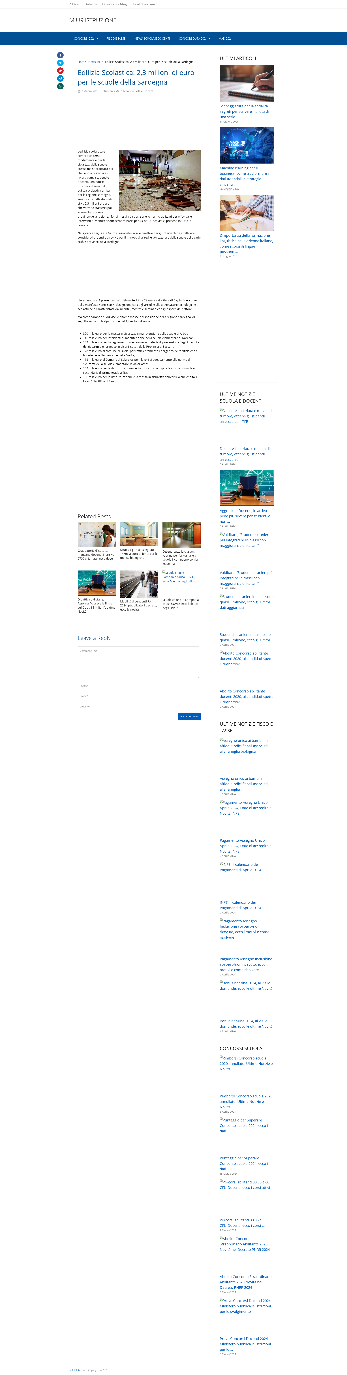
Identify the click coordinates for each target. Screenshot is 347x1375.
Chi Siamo (74, 4)
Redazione (91, 4)
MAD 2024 (225, 38)
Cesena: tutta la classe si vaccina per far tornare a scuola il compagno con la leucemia (180, 558)
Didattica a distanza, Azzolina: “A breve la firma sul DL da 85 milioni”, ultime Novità (96, 605)
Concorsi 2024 (84, 38)
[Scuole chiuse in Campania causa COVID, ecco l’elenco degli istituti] (181, 583)
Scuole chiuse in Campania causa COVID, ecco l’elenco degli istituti (180, 604)
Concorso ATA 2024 (193, 38)
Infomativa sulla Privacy (115, 4)
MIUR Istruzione (93, 20)
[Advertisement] (139, 122)
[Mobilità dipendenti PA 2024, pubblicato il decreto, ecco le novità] (139, 584)
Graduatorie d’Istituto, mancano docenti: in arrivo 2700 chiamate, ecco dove (96, 555)
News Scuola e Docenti (152, 38)
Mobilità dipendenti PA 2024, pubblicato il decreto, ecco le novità (138, 605)
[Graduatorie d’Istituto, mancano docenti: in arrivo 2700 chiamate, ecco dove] (97, 534)
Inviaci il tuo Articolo (144, 4)
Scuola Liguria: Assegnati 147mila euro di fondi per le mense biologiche (139, 554)
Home (82, 62)
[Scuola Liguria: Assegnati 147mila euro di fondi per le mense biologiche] (139, 534)
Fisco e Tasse (116, 38)
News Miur (95, 62)
